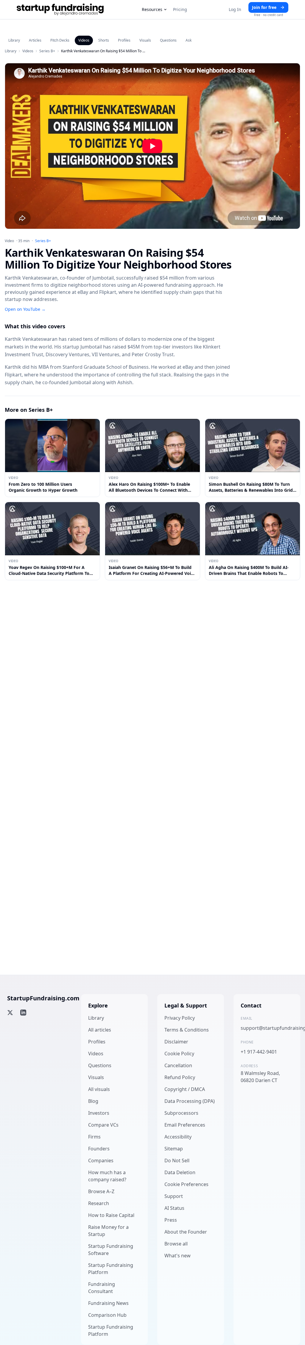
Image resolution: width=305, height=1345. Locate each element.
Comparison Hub (107, 1315)
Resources (152, 9)
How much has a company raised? (107, 1176)
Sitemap (173, 1148)
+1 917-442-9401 (259, 1051)
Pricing (180, 9)
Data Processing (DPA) (189, 1101)
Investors (98, 1113)
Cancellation (178, 1065)
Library (14, 40)
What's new (177, 1255)
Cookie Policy (179, 1053)
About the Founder (185, 1232)
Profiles (124, 40)
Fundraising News (108, 1303)
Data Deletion (179, 1172)
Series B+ (47, 51)
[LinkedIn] (23, 1012)
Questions (168, 40)
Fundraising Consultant (101, 1287)
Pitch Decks (59, 40)
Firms (94, 1136)
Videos (83, 40)
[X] (10, 1012)
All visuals (99, 1089)
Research (98, 1203)
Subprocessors (181, 1113)
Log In (235, 9)
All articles (99, 1030)
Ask (189, 40)
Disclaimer (176, 1041)
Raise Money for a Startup (108, 1230)
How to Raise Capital (111, 1215)
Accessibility (178, 1136)
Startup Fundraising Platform (110, 1268)
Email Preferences (184, 1125)
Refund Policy (179, 1077)
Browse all (176, 1243)
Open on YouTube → (25, 309)
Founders (99, 1148)
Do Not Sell (176, 1160)
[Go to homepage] (60, 9)
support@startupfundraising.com (267, 1028)
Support (173, 1196)
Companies (100, 1160)
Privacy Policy (179, 1018)
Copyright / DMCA (184, 1089)
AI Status (174, 1208)
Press (170, 1220)
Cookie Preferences (186, 1184)
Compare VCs (103, 1125)
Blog (93, 1101)
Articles (35, 40)
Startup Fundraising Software (110, 1249)
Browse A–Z (101, 1191)
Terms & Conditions (186, 1030)
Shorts (103, 40)
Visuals (145, 40)
